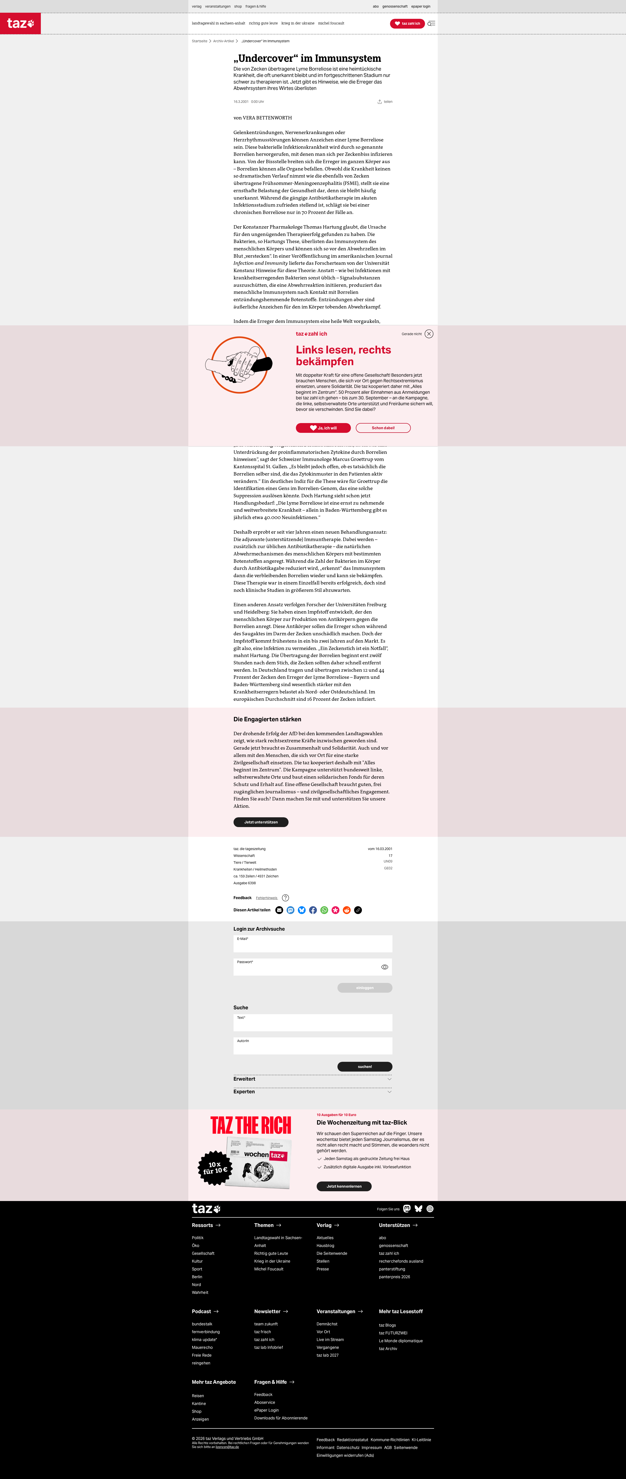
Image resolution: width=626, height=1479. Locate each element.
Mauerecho (202, 1347)
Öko (195, 1245)
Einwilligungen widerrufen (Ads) (345, 1455)
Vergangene (328, 1347)
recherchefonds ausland (401, 1261)
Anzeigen (200, 1419)
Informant (326, 1447)
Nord (196, 1284)
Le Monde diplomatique (401, 1340)
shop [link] (238, 6)
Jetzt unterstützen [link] (261, 822)
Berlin (197, 1276)
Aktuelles (325, 1237)
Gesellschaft (203, 1253)
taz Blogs (387, 1325)
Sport (197, 1269)
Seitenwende (406, 1447)
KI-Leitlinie (421, 1439)
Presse (323, 1269)
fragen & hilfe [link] (256, 6)
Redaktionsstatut (353, 1439)
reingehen (201, 1363)
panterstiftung (392, 1269)
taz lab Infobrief (268, 1347)
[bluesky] (419, 1211)
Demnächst (327, 1324)
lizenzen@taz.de (227, 1447)
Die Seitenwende (332, 1253)
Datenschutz (348, 1447)
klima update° (204, 1339)
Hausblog (325, 1245)
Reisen (198, 1395)
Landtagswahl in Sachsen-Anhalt (278, 1241)
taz (206, 1209)
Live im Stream (330, 1339)
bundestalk (202, 1324)
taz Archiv (388, 1348)
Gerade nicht (412, 334)
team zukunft (266, 1324)
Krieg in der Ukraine (272, 1261)
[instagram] (430, 1211)
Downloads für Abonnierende (281, 1418)
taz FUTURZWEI (393, 1333)
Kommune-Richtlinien (391, 1439)
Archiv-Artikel (223, 41)
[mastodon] (407, 1211)
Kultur (197, 1261)
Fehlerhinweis (267, 898)
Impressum (372, 1447)
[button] (431, 23)
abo (382, 1237)
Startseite (199, 41)
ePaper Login (266, 1410)
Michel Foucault (268, 1269)
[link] (220, 23)
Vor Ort (323, 1331)
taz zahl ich (389, 1253)
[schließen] (429, 334)
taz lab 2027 (328, 1355)
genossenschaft (393, 1245)
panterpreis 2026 (394, 1276)
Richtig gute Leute (271, 1253)
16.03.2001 (383, 849)
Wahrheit (200, 1292)
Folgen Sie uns (388, 1209)
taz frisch (262, 1331)
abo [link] (376, 6)
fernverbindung (206, 1331)
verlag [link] (196, 6)
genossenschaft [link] (395, 6)
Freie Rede (202, 1355)
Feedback (263, 1394)
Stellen (323, 1261)
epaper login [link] (420, 6)
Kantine (199, 1403)
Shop (196, 1411)
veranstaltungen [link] (218, 6)
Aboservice (264, 1402)
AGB (388, 1447)
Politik (197, 1237)
